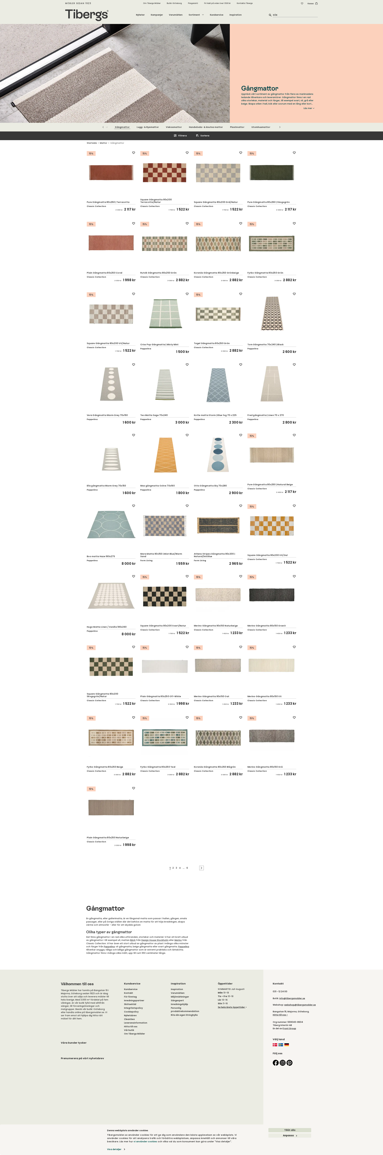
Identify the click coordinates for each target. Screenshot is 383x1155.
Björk (133, 940)
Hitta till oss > (280, 1014)
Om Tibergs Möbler (152, 3)
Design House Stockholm (154, 940)
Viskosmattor (174, 127)
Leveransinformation (135, 1022)
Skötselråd (130, 1004)
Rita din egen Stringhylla (184, 1015)
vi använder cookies (145, 1141)
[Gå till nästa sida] (201, 868)
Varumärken (176, 15)
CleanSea (129, 1019)
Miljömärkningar (180, 996)
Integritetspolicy (133, 1007)
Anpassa (288, 1135)
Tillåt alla (289, 1130)
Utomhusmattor (260, 127)
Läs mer (308, 108)
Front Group (289, 1028)
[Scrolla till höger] (280, 127)
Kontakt (128, 992)
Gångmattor (122, 127)
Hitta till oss (130, 1026)
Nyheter (140, 15)
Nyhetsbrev (130, 1015)
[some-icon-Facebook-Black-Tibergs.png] (276, 1062)
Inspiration (236, 15)
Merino (178, 940)
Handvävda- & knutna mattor (206, 127)
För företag (130, 996)
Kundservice (216, 15)
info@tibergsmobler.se (292, 998)
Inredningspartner (134, 1000)
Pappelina (109, 946)
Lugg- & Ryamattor (148, 127)
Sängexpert (177, 1000)
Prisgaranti (193, 3)
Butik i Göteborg (174, 3)
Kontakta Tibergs (245, 3)
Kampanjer (157, 15)
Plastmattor (237, 127)
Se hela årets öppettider (231, 1007)
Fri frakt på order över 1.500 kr (217, 3)
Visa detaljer (114, 1149)
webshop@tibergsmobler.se (300, 1004)
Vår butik (129, 1030)
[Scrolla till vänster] (103, 127)
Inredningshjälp (179, 1004)
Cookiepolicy (131, 1011)
